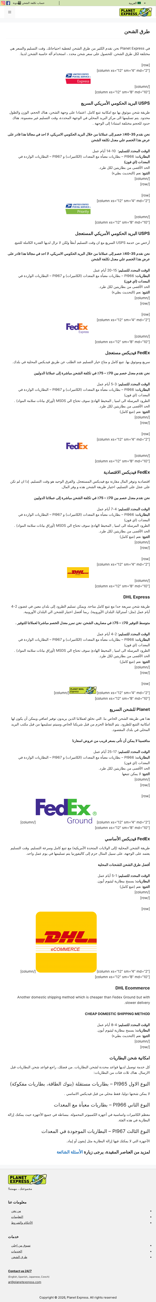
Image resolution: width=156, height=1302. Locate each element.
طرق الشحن (19, 1257)
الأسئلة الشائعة (70, 1151)
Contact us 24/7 (20, 1271)
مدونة (16, 3)
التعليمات (17, 1217)
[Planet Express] (135, 12)
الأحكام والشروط (22, 1223)
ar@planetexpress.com (24, 1282)
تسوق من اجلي (20, 1245)
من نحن (16, 1211)
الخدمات (16, 1251)
